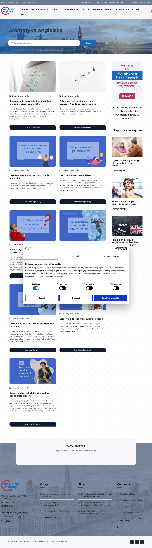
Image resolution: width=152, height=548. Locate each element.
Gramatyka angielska (20, 96)
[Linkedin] (142, 542)
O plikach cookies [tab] (111, 256)
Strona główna (14, 36)
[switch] (62, 288)
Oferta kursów (38, 9)
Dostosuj (76, 298)
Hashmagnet (60, 541)
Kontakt (136, 9)
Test (22, 15)
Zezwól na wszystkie (110, 298)
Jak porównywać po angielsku (75, 175)
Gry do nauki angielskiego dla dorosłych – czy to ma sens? (126, 163)
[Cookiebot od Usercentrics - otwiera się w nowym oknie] (116, 248)
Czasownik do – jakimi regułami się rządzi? (81, 319)
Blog (84, 9)
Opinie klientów (71, 9)
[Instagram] (137, 542)
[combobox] (44, 43)
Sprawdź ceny (122, 9)
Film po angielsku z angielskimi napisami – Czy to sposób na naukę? (126, 242)
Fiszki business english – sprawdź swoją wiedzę (125, 202)
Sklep (54, 9)
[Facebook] (132, 542)
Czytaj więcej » (119, 170)
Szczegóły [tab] (76, 256)
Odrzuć (42, 298)
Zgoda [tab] (40, 256)
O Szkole (24, 9)
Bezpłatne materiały (102, 9)
